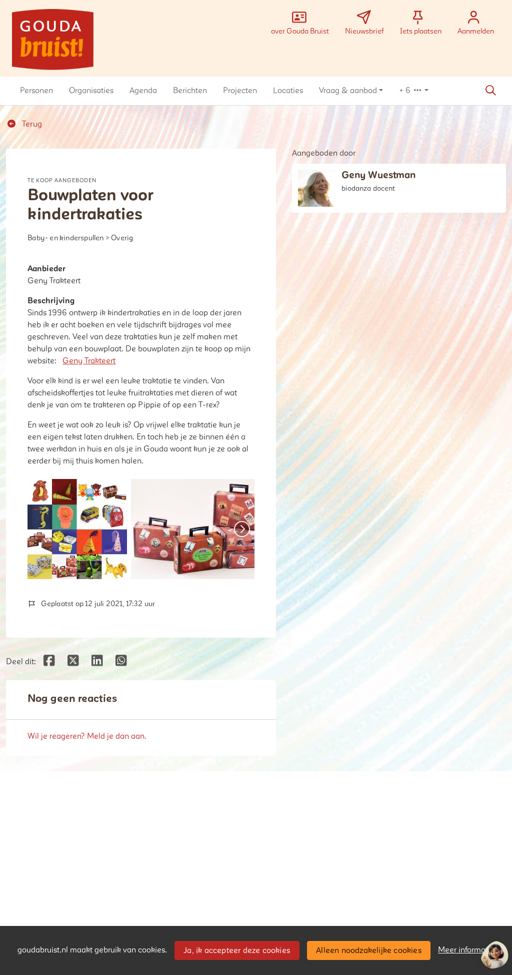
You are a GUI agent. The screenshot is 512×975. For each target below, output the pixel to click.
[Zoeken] (490, 90)
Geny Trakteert (89, 361)
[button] (36, 91)
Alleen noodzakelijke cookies (369, 950)
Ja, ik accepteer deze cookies (237, 950)
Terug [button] (31, 124)
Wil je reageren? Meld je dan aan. (87, 736)
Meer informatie (466, 950)
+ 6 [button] (405, 91)
